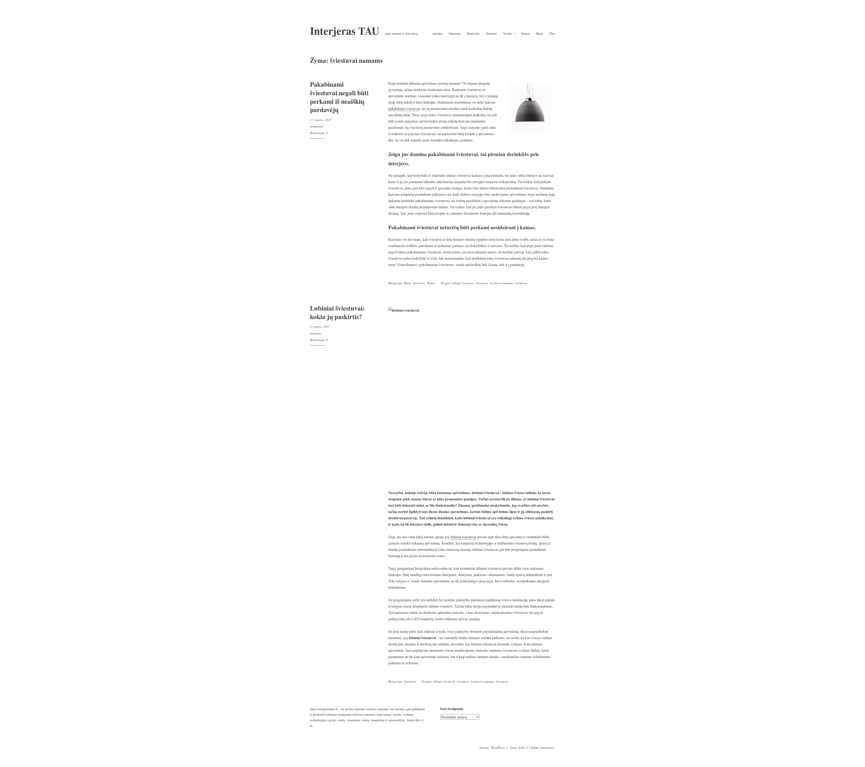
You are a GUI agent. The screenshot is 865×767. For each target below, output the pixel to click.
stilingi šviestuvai (463, 283)
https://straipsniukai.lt (323, 709)
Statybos (491, 33)
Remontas (473, 33)
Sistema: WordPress (492, 747)
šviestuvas (521, 283)
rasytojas (315, 333)
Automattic (547, 747)
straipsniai (316, 126)
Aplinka (437, 33)
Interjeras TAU (344, 30)
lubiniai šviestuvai (463, 536)
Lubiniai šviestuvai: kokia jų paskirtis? (337, 312)
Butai (539, 33)
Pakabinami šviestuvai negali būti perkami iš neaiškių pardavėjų (339, 96)
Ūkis (552, 33)
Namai (525, 33)
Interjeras (455, 33)
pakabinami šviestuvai (404, 108)
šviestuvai (482, 283)
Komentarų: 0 (319, 133)
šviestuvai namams (501, 283)
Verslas (507, 33)
